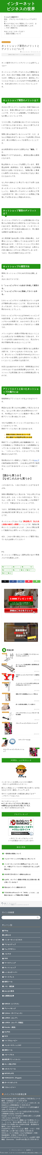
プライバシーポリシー (17, 1150)
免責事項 (28, 1150)
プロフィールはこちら (11, 796)
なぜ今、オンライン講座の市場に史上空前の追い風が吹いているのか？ (22, 881)
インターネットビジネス (13, 940)
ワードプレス (9, 977)
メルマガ (7, 954)
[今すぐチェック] (21, 827)
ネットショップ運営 (28, 567)
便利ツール (8, 981)
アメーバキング (10, 1008)
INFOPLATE (9, 1073)
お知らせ (7, 935)
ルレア (36, 460)
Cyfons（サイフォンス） (13, 1013)
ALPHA (7, 1032)
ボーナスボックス (10, 1082)
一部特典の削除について (12, 853)
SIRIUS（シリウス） (12, 1004)
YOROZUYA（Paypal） (13, 1078)
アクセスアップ (10, 944)
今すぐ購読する (12, 28)
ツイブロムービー (10, 1040)
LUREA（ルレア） (11, 1018)
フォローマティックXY (12, 1045)
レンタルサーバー (10, 972)
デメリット (17, 567)
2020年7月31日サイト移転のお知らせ (17, 874)
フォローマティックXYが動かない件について (19, 859)
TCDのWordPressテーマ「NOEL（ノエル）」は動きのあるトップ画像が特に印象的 (21, 894)
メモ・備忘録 (9, 986)
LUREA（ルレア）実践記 (13, 1022)
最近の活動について (13, 33)
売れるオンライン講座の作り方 (15, 887)
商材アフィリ (31, 570)
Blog (6, 930)
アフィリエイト (7, 567)
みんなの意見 (9, 991)
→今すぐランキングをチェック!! (21, 838)
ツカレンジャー (10, 1087)
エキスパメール (10, 1069)
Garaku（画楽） (10, 1027)
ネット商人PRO (10, 1064)
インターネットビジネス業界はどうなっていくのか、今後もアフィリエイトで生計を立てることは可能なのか (22, 866)
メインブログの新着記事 (15, 1094)
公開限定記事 (9, 996)
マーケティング (10, 963)
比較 (10, 573)
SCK (6, 1036)
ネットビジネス (7, 570)
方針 (4, 573)
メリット (16, 570)
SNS (6, 958)
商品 (23, 570)
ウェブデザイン (10, 949)
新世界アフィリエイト (12, 1059)
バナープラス (9, 1055)
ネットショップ (6, 42)
